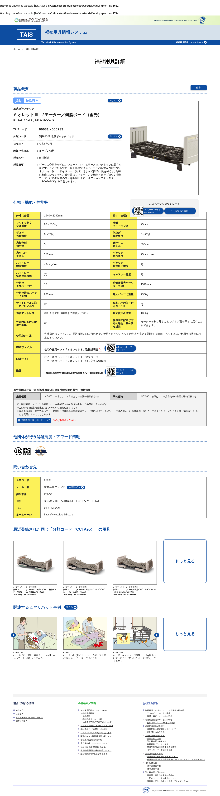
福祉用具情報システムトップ (189, 42)
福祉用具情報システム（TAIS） (94, 710)
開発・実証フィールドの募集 (159, 716)
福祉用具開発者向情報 (155, 726)
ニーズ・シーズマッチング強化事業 (96, 733)
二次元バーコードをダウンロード (152, 211)
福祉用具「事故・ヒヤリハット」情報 (97, 725)
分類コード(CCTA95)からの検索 (161, 723)
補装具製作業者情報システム (93, 747)
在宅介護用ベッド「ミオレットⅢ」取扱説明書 (71, 349)
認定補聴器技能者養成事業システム (96, 750)
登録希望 (86, 716)
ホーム (16, 49)
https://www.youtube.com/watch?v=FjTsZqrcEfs (74, 372)
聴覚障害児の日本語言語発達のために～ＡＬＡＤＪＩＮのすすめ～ (176, 759)
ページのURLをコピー (180, 211)
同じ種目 (113, 100)
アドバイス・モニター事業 (158, 713)
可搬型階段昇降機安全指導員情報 (161, 747)
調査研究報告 (21, 721)
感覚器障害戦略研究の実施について (162, 756)
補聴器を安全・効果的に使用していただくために (168, 781)
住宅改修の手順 (154, 766)
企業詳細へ (74, 487)
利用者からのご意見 (156, 732)
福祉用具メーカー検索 (92, 719)
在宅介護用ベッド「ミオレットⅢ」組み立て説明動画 (75, 360)
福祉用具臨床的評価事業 (91, 740)
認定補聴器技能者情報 (157, 741)
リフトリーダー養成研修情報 (159, 750)
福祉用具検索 (88, 713)
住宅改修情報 (151, 763)
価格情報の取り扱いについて (35, 420)
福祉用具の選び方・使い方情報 (158, 720)
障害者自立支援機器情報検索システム (97, 736)
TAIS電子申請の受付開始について (97, 722)
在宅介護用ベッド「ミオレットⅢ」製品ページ (71, 357)
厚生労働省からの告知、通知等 (29, 717)
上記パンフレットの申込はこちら (161, 778)
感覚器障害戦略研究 (154, 754)
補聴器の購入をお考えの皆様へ (160, 775)
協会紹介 (20, 710)
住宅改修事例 (153, 769)
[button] (13, 635)
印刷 (198, 87)
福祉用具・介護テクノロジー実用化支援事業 (164, 710)
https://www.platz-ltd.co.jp (58, 514)
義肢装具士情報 (154, 738)
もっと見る (185, 561)
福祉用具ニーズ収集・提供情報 (94, 729)
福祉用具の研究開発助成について (161, 729)
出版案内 (20, 714)
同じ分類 (113, 136)
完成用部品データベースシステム (95, 743)
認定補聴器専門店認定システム (94, 754)
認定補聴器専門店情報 (155, 772)
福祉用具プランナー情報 (157, 744)
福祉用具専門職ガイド (155, 735)
